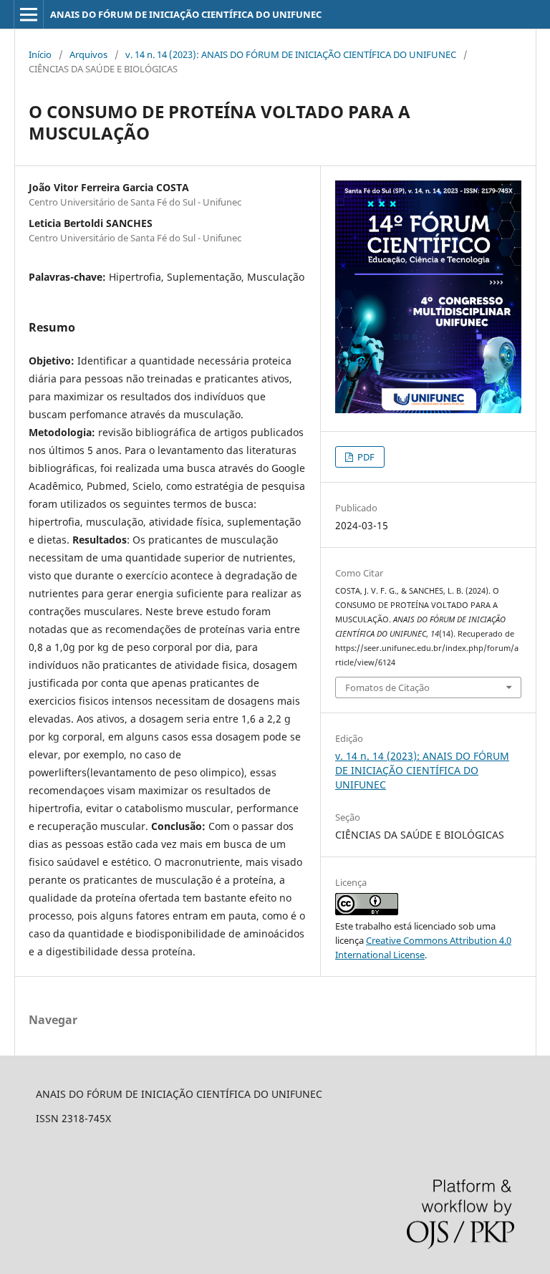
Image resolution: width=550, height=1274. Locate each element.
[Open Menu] (28, 14)
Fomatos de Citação (387, 687)
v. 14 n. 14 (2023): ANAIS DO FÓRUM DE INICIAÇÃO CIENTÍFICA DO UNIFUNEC (290, 54)
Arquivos (88, 54)
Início (40, 54)
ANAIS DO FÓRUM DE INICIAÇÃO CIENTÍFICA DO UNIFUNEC (186, 14)
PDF (365, 456)
